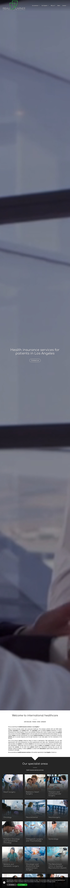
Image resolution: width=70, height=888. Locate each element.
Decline (12, 884)
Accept (23, 884)
